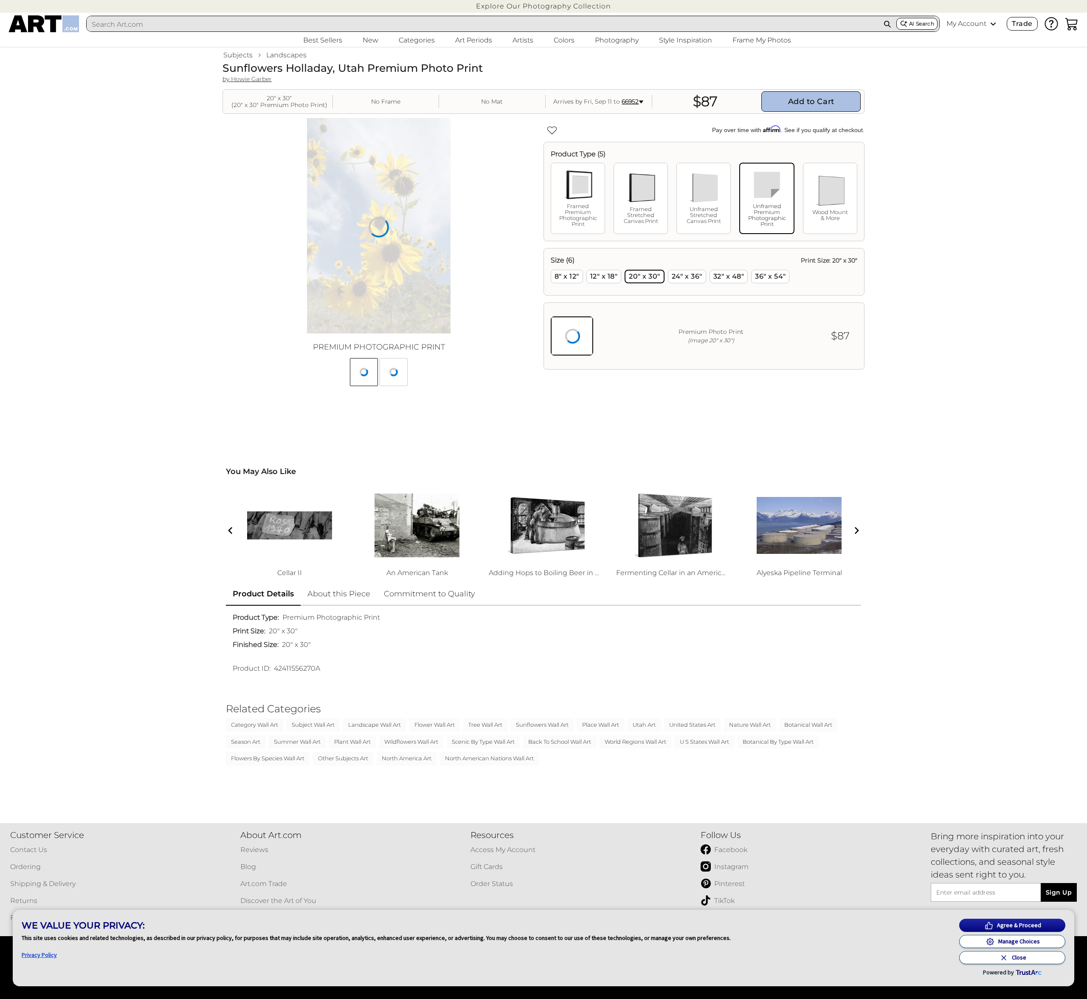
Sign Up (1059, 892)
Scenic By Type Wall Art (483, 741)
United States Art (692, 724)
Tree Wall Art (485, 724)
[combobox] (483, 24)
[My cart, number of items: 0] (1072, 24)
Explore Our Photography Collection (543, 6)
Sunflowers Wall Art (542, 724)
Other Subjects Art (343, 758)
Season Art (245, 741)
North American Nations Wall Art (489, 758)
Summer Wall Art (297, 741)
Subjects (238, 55)
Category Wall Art (254, 724)
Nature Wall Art (750, 724)
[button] (543, 6)
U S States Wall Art (704, 741)
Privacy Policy (39, 955)
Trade (1022, 24)
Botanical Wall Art (808, 724)
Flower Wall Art (434, 724)
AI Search (921, 23)
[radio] (567, 276)
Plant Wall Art (352, 741)
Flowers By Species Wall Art (267, 758)
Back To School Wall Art (559, 741)
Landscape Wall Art (374, 724)
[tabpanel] (704, 308)
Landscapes (286, 55)
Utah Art (644, 724)
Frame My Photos (761, 40)
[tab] (578, 198)
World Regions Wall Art (635, 741)
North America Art (406, 758)
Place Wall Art (600, 724)
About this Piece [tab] (338, 593)
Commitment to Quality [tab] (429, 593)
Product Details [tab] (263, 593)
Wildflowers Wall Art (411, 741)
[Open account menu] (993, 23)
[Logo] (43, 23)
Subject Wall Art (313, 724)
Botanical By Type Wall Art (778, 741)
